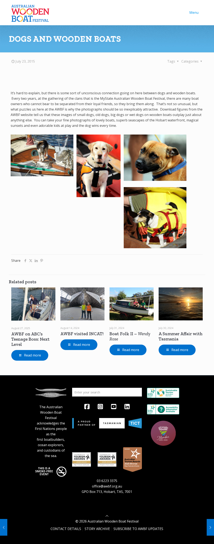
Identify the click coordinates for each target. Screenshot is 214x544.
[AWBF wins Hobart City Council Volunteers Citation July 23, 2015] (3, 527)
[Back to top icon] (107, 516)
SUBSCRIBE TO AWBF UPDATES (138, 528)
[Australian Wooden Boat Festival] (30, 12)
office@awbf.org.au (107, 486)
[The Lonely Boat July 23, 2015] (210, 527)
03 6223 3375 (107, 481)
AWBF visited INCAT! (81, 333)
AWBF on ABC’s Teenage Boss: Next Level (30, 339)
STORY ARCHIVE (97, 528)
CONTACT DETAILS (66, 528)
